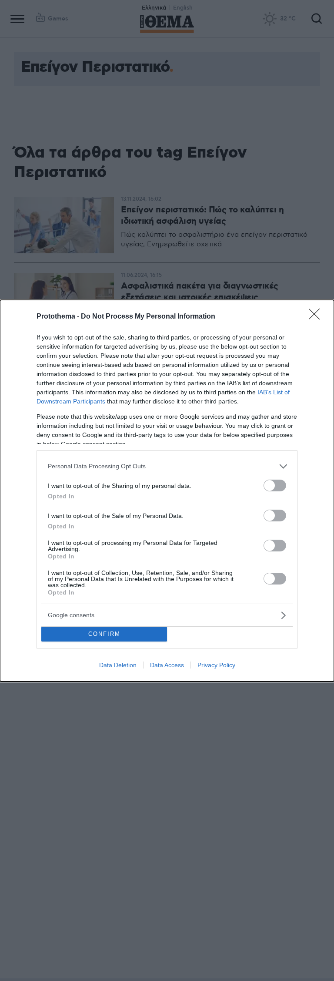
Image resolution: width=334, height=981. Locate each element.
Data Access (167, 665)
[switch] (275, 485)
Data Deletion (118, 665)
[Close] (317, 317)
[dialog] (167, 491)
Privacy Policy (216, 665)
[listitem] (167, 466)
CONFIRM (104, 634)
